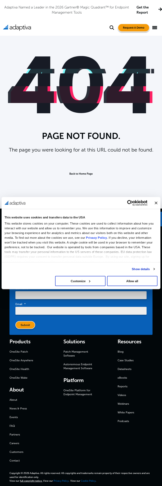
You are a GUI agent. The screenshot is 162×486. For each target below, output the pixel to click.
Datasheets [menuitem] (124, 369)
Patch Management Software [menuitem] (75, 353)
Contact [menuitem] (14, 460)
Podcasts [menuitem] (123, 421)
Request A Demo (133, 27)
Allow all (132, 281)
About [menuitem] (13, 400)
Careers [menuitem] (14, 443)
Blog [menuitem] (120, 351)
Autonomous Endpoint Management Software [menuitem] (77, 366)
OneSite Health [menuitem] (19, 369)
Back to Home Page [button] (81, 173)
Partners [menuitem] (14, 434)
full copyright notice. (31, 480)
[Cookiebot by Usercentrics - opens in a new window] (130, 203)
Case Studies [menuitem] (126, 360)
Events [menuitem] (13, 417)
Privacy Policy (96, 237)
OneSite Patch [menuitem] (18, 351)
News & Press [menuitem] (18, 408)
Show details (141, 269)
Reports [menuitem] (122, 386)
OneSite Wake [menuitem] (18, 377)
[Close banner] (156, 202)
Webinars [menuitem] (123, 403)
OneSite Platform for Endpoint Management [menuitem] (77, 392)
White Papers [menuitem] (126, 412)
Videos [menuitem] (122, 395)
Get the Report (143, 10)
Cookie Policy (88, 480)
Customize (78, 281)
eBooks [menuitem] (122, 377)
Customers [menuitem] (16, 452)
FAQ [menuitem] (12, 426)
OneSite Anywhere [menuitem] (21, 360)
